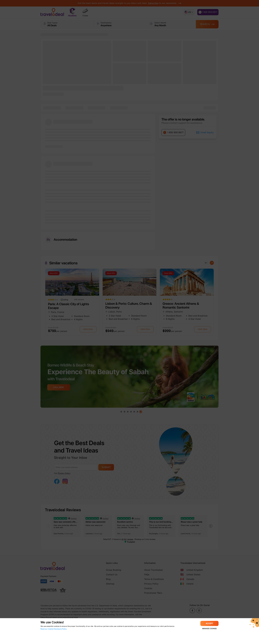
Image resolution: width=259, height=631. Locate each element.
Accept (209, 623)
